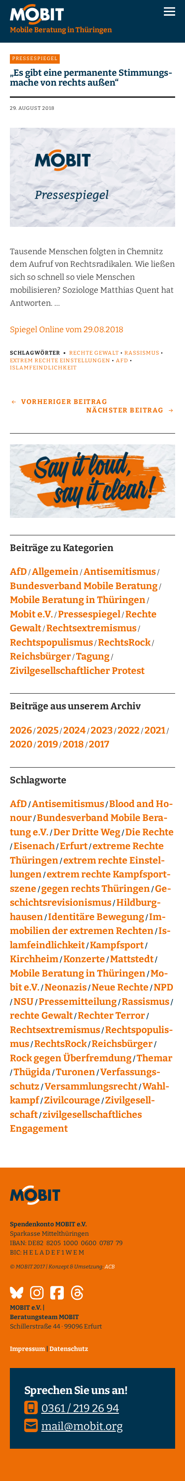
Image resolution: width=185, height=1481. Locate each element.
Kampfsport (117, 945)
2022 (129, 730)
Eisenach (34, 846)
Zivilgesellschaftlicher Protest (77, 671)
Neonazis (65, 987)
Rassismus (141, 353)
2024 (74, 730)
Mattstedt (132, 959)
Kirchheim (34, 959)
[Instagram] (37, 1294)
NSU (23, 1002)
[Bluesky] (16, 1294)
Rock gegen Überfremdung (71, 1058)
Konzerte (84, 959)
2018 (73, 744)
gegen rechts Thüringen (95, 889)
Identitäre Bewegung (96, 917)
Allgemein (55, 572)
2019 (47, 744)
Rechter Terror (111, 1015)
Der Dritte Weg (86, 832)
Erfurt (74, 846)
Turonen (75, 1072)
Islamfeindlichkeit (43, 368)
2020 (21, 744)
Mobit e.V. (31, 614)
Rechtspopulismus (51, 642)
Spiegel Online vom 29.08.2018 (66, 329)
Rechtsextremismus (91, 628)
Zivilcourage (72, 1100)
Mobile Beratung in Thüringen (77, 600)
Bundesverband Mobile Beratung (84, 586)
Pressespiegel (34, 58)
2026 (21, 730)
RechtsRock (124, 642)
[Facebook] (57, 1294)
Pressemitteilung (78, 1002)
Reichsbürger (40, 656)
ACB (110, 1267)
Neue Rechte (120, 987)
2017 (99, 744)
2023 (102, 730)
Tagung (93, 656)
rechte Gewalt (94, 353)
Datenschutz (68, 1349)
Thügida (32, 1072)
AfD (122, 360)
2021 (155, 730)
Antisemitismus (120, 572)
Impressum (27, 1349)
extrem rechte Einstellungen (60, 360)
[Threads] (77, 1294)
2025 (47, 730)
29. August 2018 (32, 108)
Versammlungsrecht (90, 1086)
